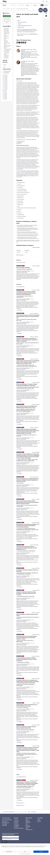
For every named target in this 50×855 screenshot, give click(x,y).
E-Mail (31, 49)
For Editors (16, 822)
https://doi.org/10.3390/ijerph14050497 (23, 346)
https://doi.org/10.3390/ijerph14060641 (23, 299)
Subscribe (4, 841)
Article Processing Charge (7, 43)
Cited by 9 (18, 369)
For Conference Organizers (18, 828)
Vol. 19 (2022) (5, 79)
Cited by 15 (18, 790)
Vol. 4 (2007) (5, 95)
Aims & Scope (6, 29)
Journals (4, 8)
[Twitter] (19, 42)
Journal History (6, 51)
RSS (29, 811)
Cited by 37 (18, 439)
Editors (19, 20)
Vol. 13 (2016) (5, 85)
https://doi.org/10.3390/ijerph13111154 (23, 643)
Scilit (26, 824)
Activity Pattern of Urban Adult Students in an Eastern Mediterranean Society (26, 705)
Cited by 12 (18, 758)
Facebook (39, 821)
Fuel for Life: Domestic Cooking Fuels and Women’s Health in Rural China (26, 727)
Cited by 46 (18, 732)
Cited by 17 (18, 300)
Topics (5, 39)
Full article (36, 277)
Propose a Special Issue (7, 22)
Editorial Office (6, 57)
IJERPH (8, 8)
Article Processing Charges (7, 819)
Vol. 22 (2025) (5, 75)
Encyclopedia (28, 826)
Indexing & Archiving (7, 45)
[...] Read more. (31, 306)
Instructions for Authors (6, 36)
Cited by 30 (18, 391)
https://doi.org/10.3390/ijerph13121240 (23, 598)
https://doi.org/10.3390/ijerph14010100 (23, 553)
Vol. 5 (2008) (5, 94)
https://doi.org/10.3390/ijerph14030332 (23, 368)
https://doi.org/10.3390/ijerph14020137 (23, 508)
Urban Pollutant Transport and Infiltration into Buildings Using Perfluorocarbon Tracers (26, 407)
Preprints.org (28, 822)
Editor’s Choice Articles (6, 47)
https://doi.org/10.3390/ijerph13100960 (23, 709)
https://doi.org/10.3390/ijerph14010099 (23, 531)
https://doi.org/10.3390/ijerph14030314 (23, 390)
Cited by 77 (18, 554)
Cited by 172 (18, 665)
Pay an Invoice (4, 821)
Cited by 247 (18, 486)
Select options (5, 836)
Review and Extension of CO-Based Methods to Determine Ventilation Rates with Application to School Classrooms (27, 480)
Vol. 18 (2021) (5, 80)
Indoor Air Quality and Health (23, 267)
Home (6, 28)
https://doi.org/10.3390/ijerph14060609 (23, 789)
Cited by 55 (18, 577)
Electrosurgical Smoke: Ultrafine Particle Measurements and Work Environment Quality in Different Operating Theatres (27, 502)
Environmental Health (30, 31)
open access (20, 173)
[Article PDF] (38, 266)
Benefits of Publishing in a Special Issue (25, 25)
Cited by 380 (18, 272)
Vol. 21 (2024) (5, 77)
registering (18, 148)
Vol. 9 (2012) (5, 90)
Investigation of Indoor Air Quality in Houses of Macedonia (27, 570)
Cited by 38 (18, 710)
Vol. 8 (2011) (5, 91)
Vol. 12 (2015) (5, 86)
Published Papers (21, 27)
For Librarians (16, 824)
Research (21, 262)
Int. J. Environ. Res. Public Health (8, 811)
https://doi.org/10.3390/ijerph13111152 (23, 664)
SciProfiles (27, 825)
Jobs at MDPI (4, 825)
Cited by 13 (18, 688)
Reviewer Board (6, 32)
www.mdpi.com (33, 147)
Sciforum (27, 819)
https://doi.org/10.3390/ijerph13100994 (23, 687)
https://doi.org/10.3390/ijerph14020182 (23, 462)
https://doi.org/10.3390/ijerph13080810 (23, 731)
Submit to (7, 16)
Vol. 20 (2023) (5, 78)
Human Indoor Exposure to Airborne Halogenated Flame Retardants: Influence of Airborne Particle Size (27, 316)
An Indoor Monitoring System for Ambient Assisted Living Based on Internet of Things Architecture (26, 659)
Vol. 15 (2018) (5, 83)
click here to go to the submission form (23, 149)
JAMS (27, 828)
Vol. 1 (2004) (5, 98)
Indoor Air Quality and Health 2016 (22, 8)
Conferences (6, 56)
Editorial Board (6, 30)
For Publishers (16, 825)
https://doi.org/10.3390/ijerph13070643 (23, 757)
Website (34, 49)
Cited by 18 (18, 644)
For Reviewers (16, 821)
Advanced (46, 5)
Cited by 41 (18, 347)
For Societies (16, 826)
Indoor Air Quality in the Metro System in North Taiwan (27, 615)
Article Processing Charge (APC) (27, 172)
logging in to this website (26, 148)
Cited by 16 (18, 532)
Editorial (20, 286)
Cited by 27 (18, 323)
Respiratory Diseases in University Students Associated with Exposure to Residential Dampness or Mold (26, 637)
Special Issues (13, 8)
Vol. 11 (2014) (5, 88)
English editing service (24, 175)
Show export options (20, 254)
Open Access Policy (5, 822)
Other (24, 262)
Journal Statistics (7, 50)
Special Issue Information (22, 22)
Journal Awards (6, 52)
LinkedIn (38, 819)
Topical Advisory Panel (6, 34)
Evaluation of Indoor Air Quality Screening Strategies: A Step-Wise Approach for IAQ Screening (26, 593)
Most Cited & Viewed (7, 49)
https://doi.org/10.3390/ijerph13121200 (23, 620)
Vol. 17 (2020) (5, 81)
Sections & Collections (6, 41)
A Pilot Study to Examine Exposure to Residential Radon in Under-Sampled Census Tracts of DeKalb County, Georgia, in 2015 (27, 362)
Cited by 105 (18, 463)
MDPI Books (28, 821)
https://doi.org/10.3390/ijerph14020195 (23, 438)
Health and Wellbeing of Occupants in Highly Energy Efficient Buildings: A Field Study (26, 385)
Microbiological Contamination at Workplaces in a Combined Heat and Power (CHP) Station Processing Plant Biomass (27, 526)
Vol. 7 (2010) (5, 92)
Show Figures (19, 310)
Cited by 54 (18, 509)
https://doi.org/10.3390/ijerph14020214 (23, 413)
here (17, 242)
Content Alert (33, 811)
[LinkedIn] (21, 42)
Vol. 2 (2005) (5, 97)
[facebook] (23, 42)
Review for (7, 18)
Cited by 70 (18, 621)
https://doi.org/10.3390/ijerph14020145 (23, 485)
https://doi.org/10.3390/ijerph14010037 (23, 576)
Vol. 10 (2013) (5, 89)
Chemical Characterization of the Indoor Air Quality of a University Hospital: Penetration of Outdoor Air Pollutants (27, 340)
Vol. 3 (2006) (5, 96)
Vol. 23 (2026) (5, 74)
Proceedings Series (29, 829)
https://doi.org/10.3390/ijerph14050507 (23, 322)
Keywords (19, 23)
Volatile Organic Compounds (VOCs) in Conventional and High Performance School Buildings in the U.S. (26, 548)
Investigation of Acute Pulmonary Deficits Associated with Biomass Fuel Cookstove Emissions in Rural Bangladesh (26, 293)
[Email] (17, 42)
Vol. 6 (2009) (5, 93)
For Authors (16, 819)
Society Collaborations (6, 55)
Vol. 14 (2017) (5, 84)
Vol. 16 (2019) (5, 82)
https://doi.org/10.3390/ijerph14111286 (23, 271)
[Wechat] (25, 42)
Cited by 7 (18, 414)
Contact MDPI (4, 824)
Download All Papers (36, 247)
